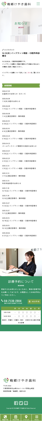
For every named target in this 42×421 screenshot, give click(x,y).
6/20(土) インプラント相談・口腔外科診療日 (19, 122)
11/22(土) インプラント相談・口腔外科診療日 (19, 204)
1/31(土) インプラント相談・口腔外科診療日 (19, 166)
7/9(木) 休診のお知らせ (11, 99)
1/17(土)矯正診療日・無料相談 (13, 174)
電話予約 (5, 420)
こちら (28, 72)
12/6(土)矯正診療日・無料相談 (14, 196)
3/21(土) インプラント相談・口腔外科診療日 (19, 159)
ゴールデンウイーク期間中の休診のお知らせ (19, 144)
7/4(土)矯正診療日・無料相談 (13, 114)
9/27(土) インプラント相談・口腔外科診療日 (19, 234)
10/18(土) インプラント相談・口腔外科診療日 (19, 219)
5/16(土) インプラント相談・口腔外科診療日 (19, 137)
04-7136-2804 (13, 301)
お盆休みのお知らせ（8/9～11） (14, 92)
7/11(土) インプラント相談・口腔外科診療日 (19, 107)
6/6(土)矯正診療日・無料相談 (13, 129)
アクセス (26, 420)
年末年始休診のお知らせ (11, 181)
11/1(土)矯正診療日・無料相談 (13, 211)
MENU (37, 420)
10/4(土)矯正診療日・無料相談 (14, 226)
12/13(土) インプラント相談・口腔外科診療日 (19, 189)
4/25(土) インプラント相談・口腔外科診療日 (19, 152)
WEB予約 (16, 420)
